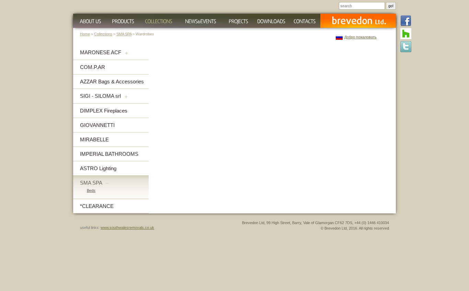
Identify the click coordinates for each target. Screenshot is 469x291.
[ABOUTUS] (89, 21)
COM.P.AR (92, 67)
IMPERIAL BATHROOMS (109, 154)
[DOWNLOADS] (271, 21)
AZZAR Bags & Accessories (112, 81)
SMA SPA (123, 34)
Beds (91, 190)
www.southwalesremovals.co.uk (127, 227)
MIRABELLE (94, 139)
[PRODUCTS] (123, 21)
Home (85, 34)
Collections (103, 34)
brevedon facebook (405, 21)
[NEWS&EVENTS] (200, 21)
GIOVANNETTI (97, 125)
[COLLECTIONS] (158, 21)
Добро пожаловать (360, 37)
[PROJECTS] (238, 21)
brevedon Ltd (358, 21)
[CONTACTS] (304, 21)
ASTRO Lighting (98, 168)
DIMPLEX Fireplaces (103, 111)
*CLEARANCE (97, 206)
